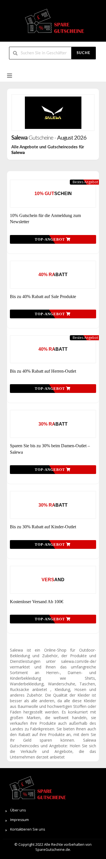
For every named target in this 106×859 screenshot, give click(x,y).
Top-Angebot (50, 239)
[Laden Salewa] (53, 112)
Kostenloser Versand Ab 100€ (36, 601)
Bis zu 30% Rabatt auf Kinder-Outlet (43, 526)
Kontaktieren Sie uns (27, 829)
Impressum (19, 819)
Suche (83, 53)
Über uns (18, 810)
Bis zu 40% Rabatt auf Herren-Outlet (43, 371)
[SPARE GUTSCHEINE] (53, 23)
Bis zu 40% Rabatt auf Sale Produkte (43, 296)
